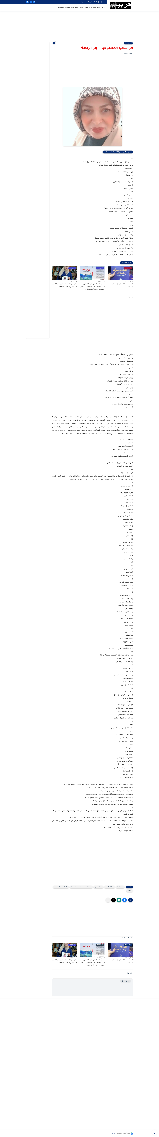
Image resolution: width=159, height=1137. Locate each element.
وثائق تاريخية (101, 7)
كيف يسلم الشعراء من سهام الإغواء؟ (122, 285)
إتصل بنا (96, 2)
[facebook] (34, 2)
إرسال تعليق (126, 981)
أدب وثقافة (128, 43)
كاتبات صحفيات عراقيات (60, 887)
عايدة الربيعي (98, 887)
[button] (124, 900)
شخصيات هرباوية (64, 7)
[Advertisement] (79, 28)
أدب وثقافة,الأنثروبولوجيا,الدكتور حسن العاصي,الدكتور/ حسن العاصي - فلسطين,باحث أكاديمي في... (92, 286)
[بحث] (27, 7)
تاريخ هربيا (92, 7)
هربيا (113, 1133)
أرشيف (81, 2)
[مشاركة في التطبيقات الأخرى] (108, 900)
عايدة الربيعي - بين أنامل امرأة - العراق (117, 152)
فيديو (81, 7)
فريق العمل (89, 2)
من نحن (103, 2)
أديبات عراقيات (110, 887)
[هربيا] (120, 5)
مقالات (129, 890)
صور (86, 7)
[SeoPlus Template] (132, 1133)
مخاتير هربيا (75, 7)
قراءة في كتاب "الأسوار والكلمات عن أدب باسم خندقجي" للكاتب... (64, 285)
